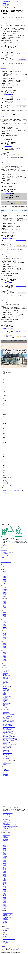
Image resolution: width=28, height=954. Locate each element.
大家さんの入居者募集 (8, 914)
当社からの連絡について (9, 939)
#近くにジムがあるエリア (9, 731)
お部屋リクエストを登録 (9, 545)
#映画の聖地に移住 (7, 747)
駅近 (4, 684)
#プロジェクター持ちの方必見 (10, 744)
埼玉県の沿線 (6, 4)
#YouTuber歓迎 (6, 742)
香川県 (4, 644)
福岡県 (4, 652)
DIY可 (4, 705)
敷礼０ (4, 674)
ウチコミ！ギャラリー (8, 921)
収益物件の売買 (6, 915)
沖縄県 (4, 665)
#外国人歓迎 (6, 712)
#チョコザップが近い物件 (9, 736)
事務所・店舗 (6, 690)
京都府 (4, 624)
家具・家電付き (6, 704)
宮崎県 (4, 659)
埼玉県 (4, 3)
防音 (4, 701)
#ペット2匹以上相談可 (8, 716)
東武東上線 (5, 5)
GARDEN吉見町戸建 (8, 94)
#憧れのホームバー (7, 748)
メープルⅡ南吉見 (8, 49)
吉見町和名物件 (8, 146)
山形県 (4, 581)
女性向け (5, 681)
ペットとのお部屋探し (8, 827)
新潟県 (4, 605)
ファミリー (5, 685)
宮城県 (4, 580)
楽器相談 (5, 700)
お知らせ (5, 918)
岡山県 (4, 633)
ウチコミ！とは (6, 820)
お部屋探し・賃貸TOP (8, 819)
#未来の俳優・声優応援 (8, 721)
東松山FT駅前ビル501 (8, 238)
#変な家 (5, 717)
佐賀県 (4, 653)
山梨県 (4, 601)
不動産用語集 (6, 919)
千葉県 (4, 590)
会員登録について (7, 822)
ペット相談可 (6, 670)
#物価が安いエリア (7, 735)
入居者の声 (5, 828)
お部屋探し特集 (6, 835)
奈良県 (4, 627)
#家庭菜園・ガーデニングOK (10, 728)
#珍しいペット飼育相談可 (9, 714)
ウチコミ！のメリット (6, 562)
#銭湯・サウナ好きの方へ (9, 727)
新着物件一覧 (6, 840)
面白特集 (5, 922)
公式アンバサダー (7, 924)
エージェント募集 (7, 917)
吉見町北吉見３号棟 (6, 193)
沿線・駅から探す (7, 756)
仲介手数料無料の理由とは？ (10, 824)
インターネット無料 (8, 679)
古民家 (4, 693)
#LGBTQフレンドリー (8, 754)
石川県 (4, 603)
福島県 (4, 583)
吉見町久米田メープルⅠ (8, 328)
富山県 (4, 606)
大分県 (4, 657)
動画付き (5, 694)
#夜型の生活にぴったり (8, 746)
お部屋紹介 (5, 839)
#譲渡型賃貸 (6, 750)
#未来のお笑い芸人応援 (8, 720)
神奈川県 (5, 589)
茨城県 (4, 593)
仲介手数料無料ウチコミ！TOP (10, 1)
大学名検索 (5, 837)
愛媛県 (4, 643)
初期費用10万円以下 (8, 696)
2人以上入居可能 (7, 686)
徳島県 (4, 647)
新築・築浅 (5, 673)
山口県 (4, 638)
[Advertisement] (14, 509)
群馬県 (4, 596)
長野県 (4, 602)
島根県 (4, 636)
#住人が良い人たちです (8, 740)
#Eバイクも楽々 (7, 743)
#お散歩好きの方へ (7, 753)
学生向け (5, 688)
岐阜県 (4, 615)
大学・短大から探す (8, 758)
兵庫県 (4, 622)
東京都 (4, 588)
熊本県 (4, 656)
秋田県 (4, 579)
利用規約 (5, 936)
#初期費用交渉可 (7, 713)
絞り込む (5, 482)
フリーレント (6, 671)
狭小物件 (5, 707)
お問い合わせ (6, 930)
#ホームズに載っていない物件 (10, 738)
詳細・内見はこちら (21, 53)
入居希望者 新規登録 (8, 552)
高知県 (4, 646)
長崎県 (4, 655)
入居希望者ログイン (8, 553)
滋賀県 (4, 625)
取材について (6, 823)
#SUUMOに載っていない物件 (10, 739)
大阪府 (4, 621)
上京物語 (5, 830)
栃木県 (4, 594)
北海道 (4, 571)
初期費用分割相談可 (8, 675)
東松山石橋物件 (8, 282)
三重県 (4, 616)
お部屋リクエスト (7, 763)
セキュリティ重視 (7, 703)
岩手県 (4, 577)
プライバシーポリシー (8, 937)
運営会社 (5, 935)
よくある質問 (6, 928)
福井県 (4, 607)
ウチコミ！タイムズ (8, 913)
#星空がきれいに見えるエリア (10, 733)
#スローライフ (6, 723)
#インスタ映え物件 (7, 729)
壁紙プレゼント (6, 678)
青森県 (4, 576)
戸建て (4, 692)
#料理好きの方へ (7, 732)
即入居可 (5, 697)
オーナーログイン (7, 555)
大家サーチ (5, 764)
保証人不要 (5, 677)
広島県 (4, 634)
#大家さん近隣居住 (7, 724)
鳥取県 (4, 637)
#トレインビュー (7, 751)
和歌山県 (5, 628)
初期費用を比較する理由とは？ (10, 826)
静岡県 (4, 614)
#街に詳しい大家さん (8, 725)
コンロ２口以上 (6, 689)
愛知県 (4, 612)
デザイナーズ (6, 682)
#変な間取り (6, 718)
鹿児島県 (5, 660)
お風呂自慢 (5, 699)
